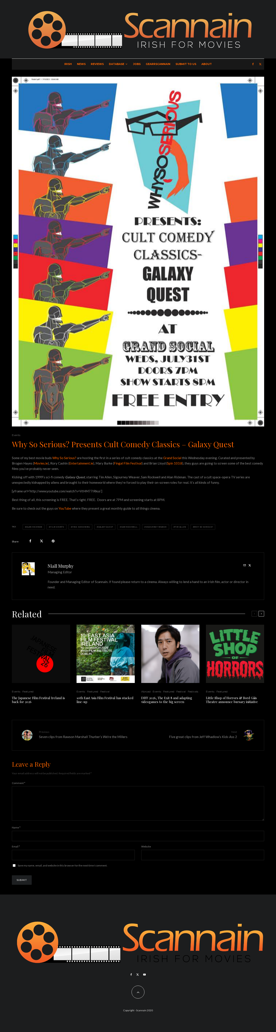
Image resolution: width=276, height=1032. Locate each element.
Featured (27, 691)
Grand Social (172, 458)
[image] (106, 654)
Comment (18, 783)
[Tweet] (41, 541)
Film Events (57, 527)
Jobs (137, 64)
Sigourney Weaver (156, 527)
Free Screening (81, 527)
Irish (68, 64)
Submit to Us (186, 64)
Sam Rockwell (129, 527)
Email (16, 846)
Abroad (146, 691)
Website (146, 846)
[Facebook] (253, 64)
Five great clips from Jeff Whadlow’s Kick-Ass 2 (203, 734)
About (206, 64)
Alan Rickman (34, 527)
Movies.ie (41, 463)
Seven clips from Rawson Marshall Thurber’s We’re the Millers (83, 734)
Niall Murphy (61, 566)
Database (116, 64)
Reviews (97, 64)
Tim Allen (180, 527)
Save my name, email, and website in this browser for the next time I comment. (62, 865)
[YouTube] (144, 974)
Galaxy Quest (105, 527)
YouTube (65, 508)
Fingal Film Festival (128, 463)
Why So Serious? (64, 458)
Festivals (193, 691)
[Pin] (53, 541)
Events (16, 435)
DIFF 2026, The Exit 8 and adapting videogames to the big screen (166, 700)
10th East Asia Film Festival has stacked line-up (105, 700)
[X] (260, 64)
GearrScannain (158, 64)
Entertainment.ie (81, 463)
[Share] (30, 541)
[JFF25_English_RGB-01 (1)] (41, 654)
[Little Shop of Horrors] (235, 654)
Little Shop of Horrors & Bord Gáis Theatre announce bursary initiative (232, 700)
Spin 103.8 (174, 463)
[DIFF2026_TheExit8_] (170, 654)
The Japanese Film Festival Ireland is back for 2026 (38, 700)
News (81, 64)
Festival (105, 691)
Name (16, 827)
